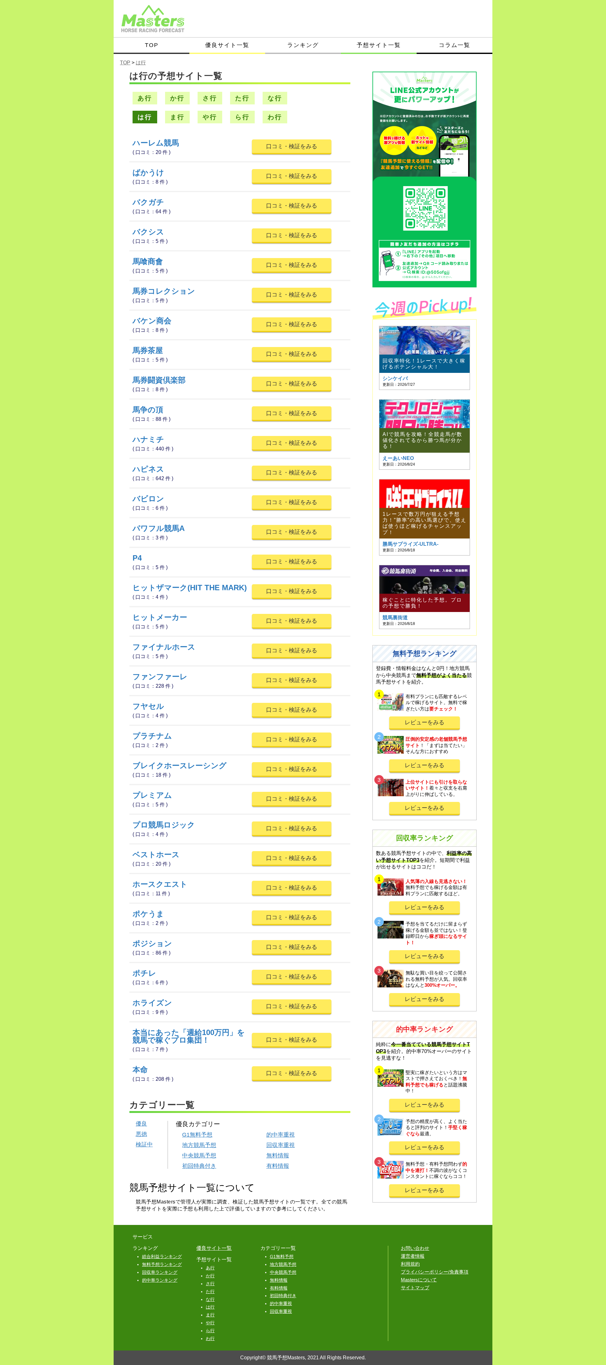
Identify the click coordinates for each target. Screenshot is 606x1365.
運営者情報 (413, 1256)
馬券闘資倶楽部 (159, 380)
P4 (137, 558)
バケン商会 (152, 320)
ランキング (303, 45)
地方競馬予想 (199, 1145)
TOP (151, 45)
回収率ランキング (159, 1272)
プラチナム (152, 736)
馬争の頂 (148, 409)
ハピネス (148, 469)
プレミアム (152, 795)
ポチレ (144, 973)
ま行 (177, 117)
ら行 (242, 117)
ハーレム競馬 (156, 142)
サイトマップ (415, 1287)
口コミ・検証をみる (291, 146)
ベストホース (156, 854)
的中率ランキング (159, 1280)
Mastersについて (419, 1279)
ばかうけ (148, 172)
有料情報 (277, 1166)
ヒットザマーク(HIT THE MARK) (190, 587)
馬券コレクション (164, 291)
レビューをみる (424, 722)
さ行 (210, 98)
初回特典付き (199, 1166)
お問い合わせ (415, 1248)
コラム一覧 (454, 45)
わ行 (275, 117)
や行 (210, 117)
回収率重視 (280, 1145)
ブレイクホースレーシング (180, 765)
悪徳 (141, 1134)
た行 (242, 98)
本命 (140, 1069)
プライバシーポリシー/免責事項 (434, 1271)
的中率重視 (280, 1135)
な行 (275, 98)
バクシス (148, 231)
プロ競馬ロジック (164, 825)
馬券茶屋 (148, 350)
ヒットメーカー (160, 617)
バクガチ (148, 202)
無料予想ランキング (162, 1264)
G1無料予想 (197, 1135)
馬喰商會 (148, 261)
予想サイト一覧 (379, 45)
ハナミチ (148, 439)
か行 (177, 98)
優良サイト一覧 (227, 45)
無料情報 (277, 1155)
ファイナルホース (164, 647)
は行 (145, 117)
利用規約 (410, 1264)
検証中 (144, 1144)
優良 (141, 1124)
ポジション (152, 943)
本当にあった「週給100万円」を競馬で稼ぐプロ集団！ (189, 1036)
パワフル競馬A (159, 528)
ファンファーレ (160, 676)
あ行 (145, 98)
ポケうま (148, 913)
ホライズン (152, 1002)
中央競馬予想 (199, 1155)
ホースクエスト (160, 884)
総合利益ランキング (162, 1256)
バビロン (148, 498)
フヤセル (148, 706)
